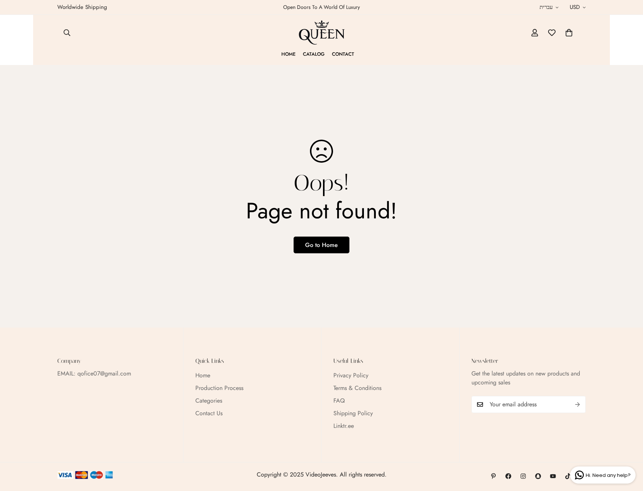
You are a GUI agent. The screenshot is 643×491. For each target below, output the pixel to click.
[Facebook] (508, 476)
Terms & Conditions (357, 388)
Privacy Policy (350, 375)
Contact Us (209, 413)
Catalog (313, 54)
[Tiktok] (568, 476)
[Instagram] (523, 476)
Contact (343, 54)
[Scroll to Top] (628, 450)
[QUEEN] (321, 33)
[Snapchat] (538, 476)
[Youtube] (553, 476)
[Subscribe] (577, 404)
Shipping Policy (353, 413)
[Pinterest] (493, 476)
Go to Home (321, 245)
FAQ (339, 400)
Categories (208, 400)
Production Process (219, 388)
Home (288, 54)
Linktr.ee (343, 426)
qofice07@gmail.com (104, 373)
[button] (569, 32)
